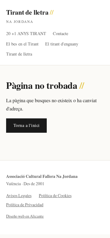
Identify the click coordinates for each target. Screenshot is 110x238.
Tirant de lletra (29, 15)
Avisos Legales (18, 195)
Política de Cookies (55, 195)
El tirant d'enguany (61, 44)
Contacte (60, 33)
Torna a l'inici (26, 125)
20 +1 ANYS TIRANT (26, 33)
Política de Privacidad (24, 204)
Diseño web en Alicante (25, 216)
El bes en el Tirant (22, 44)
